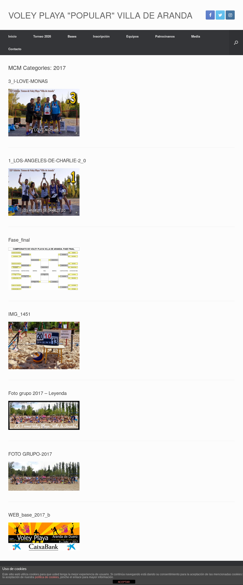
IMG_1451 (19, 313)
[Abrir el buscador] (236, 42)
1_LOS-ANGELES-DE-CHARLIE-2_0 (47, 160)
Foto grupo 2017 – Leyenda (37, 392)
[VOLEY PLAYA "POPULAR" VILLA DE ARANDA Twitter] (220, 14)
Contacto (14, 49)
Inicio (12, 36)
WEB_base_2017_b (29, 514)
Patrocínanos (165, 36)
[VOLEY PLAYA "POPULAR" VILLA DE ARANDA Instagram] (230, 14)
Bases (72, 36)
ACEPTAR (124, 581)
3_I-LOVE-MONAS (28, 80)
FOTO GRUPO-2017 (30, 453)
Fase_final (19, 239)
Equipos (132, 36)
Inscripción (101, 36)
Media (195, 36)
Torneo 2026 (42, 36)
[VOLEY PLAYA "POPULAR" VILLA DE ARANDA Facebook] (210, 14)
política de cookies (47, 577)
